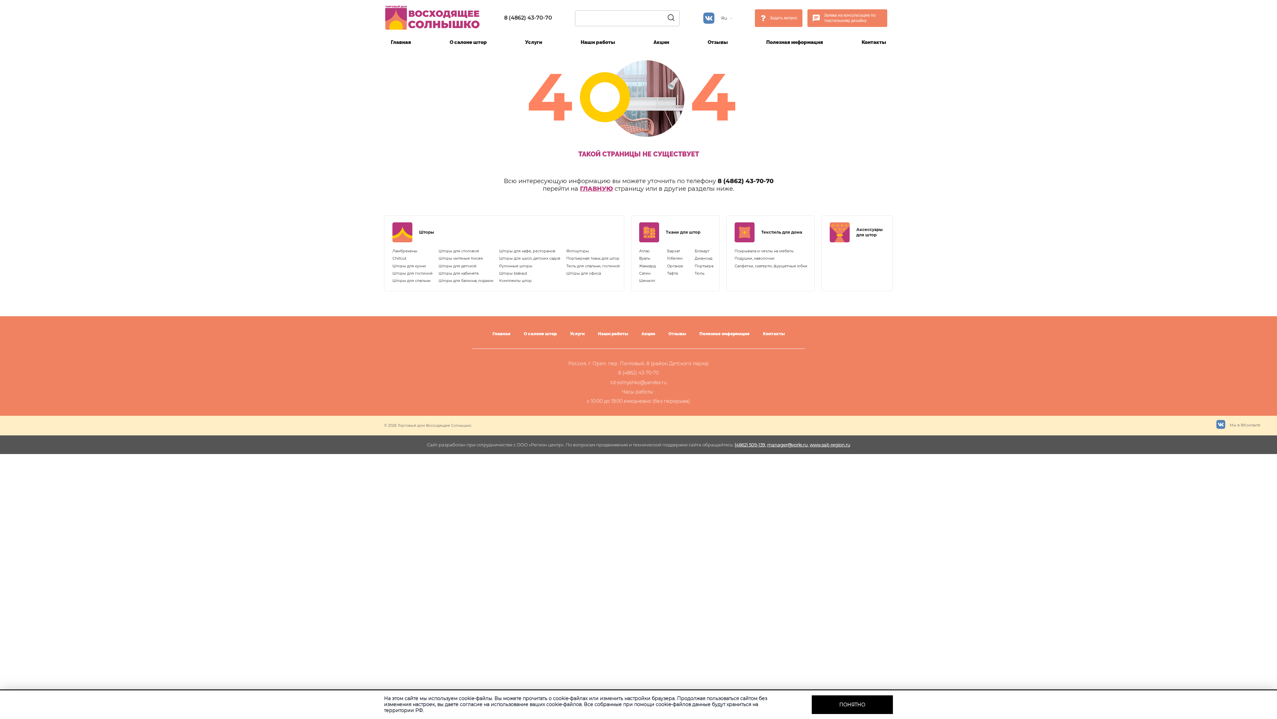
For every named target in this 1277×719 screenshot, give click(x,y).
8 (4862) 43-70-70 (528, 18)
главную (596, 188)
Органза (675, 266)
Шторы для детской (458, 266)
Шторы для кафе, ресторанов (527, 251)
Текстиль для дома (781, 232)
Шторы (426, 232)
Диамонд (703, 258)
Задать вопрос (783, 18)
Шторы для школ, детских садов (529, 258)
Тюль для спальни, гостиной (593, 266)
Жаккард (647, 266)
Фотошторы (577, 251)
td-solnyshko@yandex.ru (639, 382)
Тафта (672, 273)
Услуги (533, 42)
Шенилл (647, 280)
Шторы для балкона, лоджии (466, 280)
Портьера (704, 266)
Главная (401, 42)
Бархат (673, 251)
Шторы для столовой (459, 251)
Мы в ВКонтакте (1244, 425)
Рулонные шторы (515, 266)
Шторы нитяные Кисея (461, 258)
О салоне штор (468, 42)
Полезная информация (794, 42)
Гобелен (674, 258)
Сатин (644, 273)
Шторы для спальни (411, 280)
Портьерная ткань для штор (593, 258)
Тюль (699, 273)
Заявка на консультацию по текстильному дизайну (850, 18)
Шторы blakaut (513, 273)
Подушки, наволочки (755, 258)
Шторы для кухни (409, 266)
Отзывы (718, 42)
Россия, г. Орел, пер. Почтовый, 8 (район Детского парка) (638, 363)
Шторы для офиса (583, 273)
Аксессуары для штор (869, 232)
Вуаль (644, 258)
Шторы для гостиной (412, 273)
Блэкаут (702, 251)
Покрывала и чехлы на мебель (764, 251)
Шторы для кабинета (459, 273)
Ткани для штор (683, 232)
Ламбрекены (404, 251)
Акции (661, 42)
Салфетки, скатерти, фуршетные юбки (771, 266)
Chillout (399, 258)
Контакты (874, 42)
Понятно (852, 705)
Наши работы (598, 42)
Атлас (644, 251)
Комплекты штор (515, 280)
